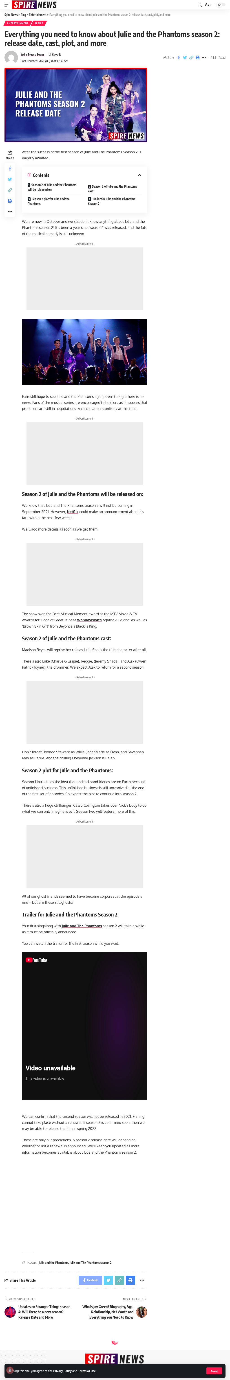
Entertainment (18, 23)
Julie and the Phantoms (53, 1263)
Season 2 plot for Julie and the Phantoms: (49, 201)
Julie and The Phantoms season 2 (91, 1263)
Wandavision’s (89, 620)
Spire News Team (32, 54)
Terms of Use (87, 1371)
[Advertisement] (85, 278)
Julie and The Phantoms (81, 926)
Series (39, 23)
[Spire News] (34, 4)
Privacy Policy (62, 1371)
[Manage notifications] (9, 1370)
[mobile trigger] (8, 4)
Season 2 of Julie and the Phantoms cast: (112, 188)
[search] (200, 4)
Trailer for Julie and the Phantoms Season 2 (111, 201)
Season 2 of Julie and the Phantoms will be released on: (52, 187)
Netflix (72, 511)
